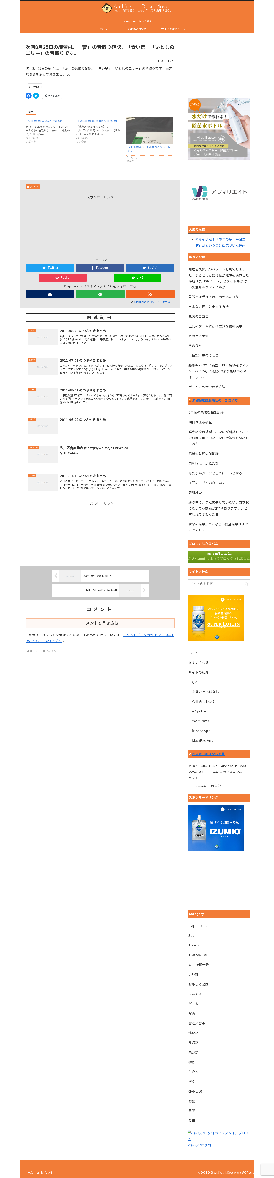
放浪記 (193, 1043)
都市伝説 (195, 1091)
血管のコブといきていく (206, 483)
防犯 (191, 1101)
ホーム (193, 653)
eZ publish (200, 711)
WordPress (200, 721)
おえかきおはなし (205, 692)
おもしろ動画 (198, 984)
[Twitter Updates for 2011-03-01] (101, 130)
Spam (192, 936)
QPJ (195, 682)
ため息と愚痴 (198, 336)
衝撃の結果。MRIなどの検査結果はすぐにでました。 (218, 527)
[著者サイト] (50, 294)
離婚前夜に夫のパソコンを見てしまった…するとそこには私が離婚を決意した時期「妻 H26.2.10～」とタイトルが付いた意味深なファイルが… (218, 278)
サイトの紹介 (198, 672)
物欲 (191, 1062)
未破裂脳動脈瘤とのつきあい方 (215, 400)
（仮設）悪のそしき (203, 355)
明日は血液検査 (200, 422)
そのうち (195, 346)
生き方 (193, 1072)
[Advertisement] (100, 226)
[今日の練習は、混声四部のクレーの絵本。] (149, 130)
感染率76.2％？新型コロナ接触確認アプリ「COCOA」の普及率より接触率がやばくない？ (218, 371)
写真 (191, 1013)
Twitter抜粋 (197, 955)
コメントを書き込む (100, 623)
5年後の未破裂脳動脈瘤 (206, 413)
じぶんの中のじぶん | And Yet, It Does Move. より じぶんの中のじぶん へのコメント (217, 772)
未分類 (193, 1053)
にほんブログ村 (199, 1145)
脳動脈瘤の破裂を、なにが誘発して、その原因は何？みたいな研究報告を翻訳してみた (218, 438)
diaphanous (197, 926)
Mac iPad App (202, 741)
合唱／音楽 (196, 1023)
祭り (191, 1082)
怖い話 (193, 1033)
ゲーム (193, 1004)
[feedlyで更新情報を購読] (100, 294)
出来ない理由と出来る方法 (208, 307)
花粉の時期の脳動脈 (203, 454)
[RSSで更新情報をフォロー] (150, 294)
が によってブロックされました (219, 556)
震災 (191, 1111)
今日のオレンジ (204, 702)
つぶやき (34, 186)
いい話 (193, 974)
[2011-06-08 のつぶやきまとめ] (51, 130)
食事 (191, 1121)
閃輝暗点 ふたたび (203, 463)
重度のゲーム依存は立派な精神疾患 (215, 326)
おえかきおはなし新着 (208, 754)
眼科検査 (195, 493)
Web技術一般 (198, 965)
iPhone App (201, 731)
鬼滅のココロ (198, 317)
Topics (193, 945)
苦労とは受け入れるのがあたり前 (213, 297)
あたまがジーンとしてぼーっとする (215, 473)
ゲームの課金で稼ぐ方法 (206, 387)
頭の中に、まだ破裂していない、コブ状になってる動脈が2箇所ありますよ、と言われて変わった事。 (218, 508)
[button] (246, 584)
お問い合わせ (198, 663)
